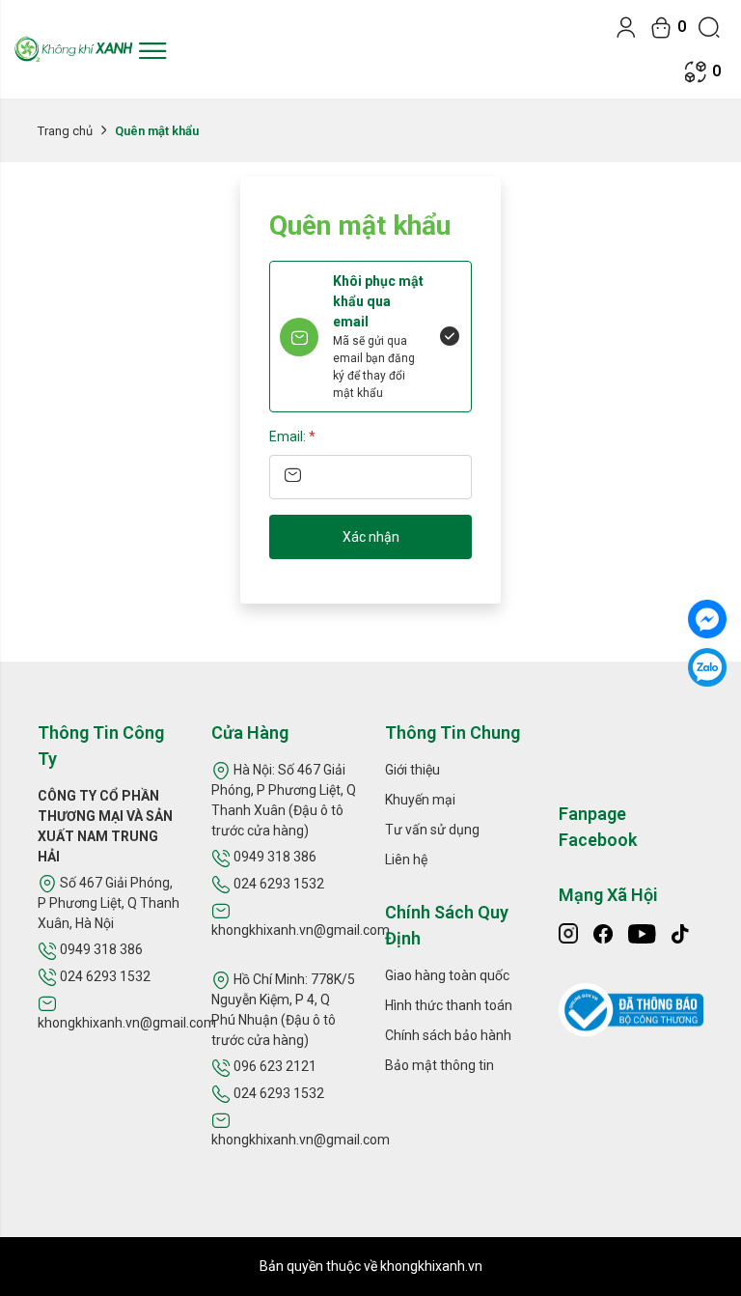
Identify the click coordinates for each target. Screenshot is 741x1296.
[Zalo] (707, 667)
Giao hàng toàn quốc (447, 975)
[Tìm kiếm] (709, 27)
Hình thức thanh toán (448, 1005)
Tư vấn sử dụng (432, 829)
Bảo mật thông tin (439, 1065)
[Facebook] (707, 619)
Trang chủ (65, 131)
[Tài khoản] (626, 27)
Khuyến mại (420, 799)
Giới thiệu (412, 769)
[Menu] (152, 49)
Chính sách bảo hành (448, 1035)
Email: (292, 436)
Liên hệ (406, 859)
